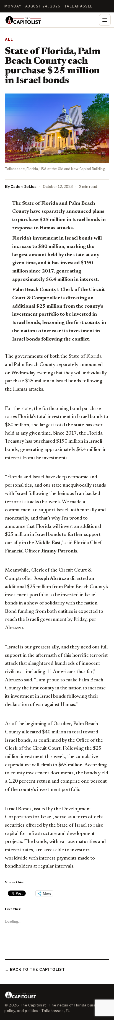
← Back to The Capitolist (35, 969)
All (9, 39)
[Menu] (105, 20)
